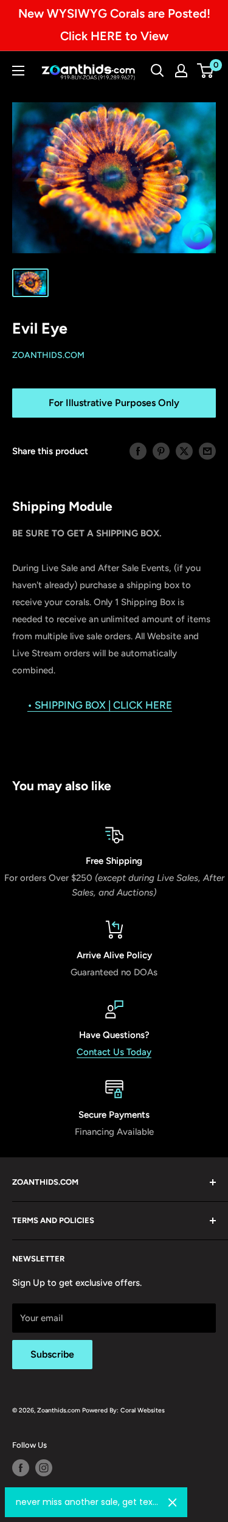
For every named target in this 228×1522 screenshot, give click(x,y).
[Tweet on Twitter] (184, 451)
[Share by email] (207, 451)
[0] (205, 70)
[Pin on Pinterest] (161, 451)
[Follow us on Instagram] (43, 1467)
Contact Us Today (114, 1052)
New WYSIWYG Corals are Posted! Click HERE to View (114, 24)
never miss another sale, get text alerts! (87, 1502)
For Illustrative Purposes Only (114, 403)
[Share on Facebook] (138, 451)
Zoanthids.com (48, 355)
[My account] (181, 70)
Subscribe (52, 1354)
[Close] (172, 1502)
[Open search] (157, 70)
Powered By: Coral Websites (123, 1410)
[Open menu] (18, 70)
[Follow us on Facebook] (20, 1467)
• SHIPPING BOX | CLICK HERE (99, 705)
